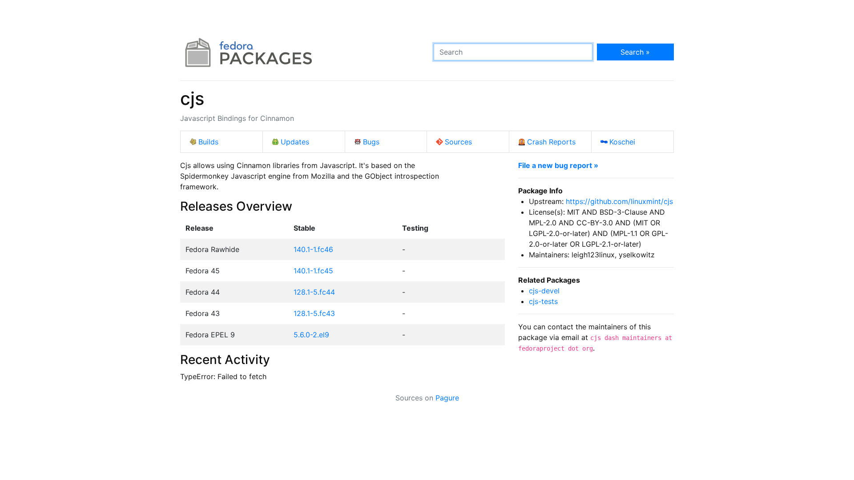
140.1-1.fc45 (313, 270)
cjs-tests (543, 301)
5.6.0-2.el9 (311, 334)
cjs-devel (544, 290)
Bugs (371, 141)
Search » (635, 52)
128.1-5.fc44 (314, 292)
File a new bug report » (558, 165)
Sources (458, 141)
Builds (208, 141)
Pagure (447, 397)
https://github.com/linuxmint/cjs (619, 201)
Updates (295, 141)
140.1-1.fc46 (313, 249)
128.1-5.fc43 (314, 313)
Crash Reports (551, 141)
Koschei (622, 141)
